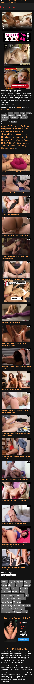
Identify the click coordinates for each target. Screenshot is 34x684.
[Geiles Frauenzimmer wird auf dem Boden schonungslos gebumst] (17, 333)
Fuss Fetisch (21, 131)
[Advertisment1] (17, 55)
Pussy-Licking (14, 117)
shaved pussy (24, 117)
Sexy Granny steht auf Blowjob (11, 322)
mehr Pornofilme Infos (7, 104)
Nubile (25, 137)
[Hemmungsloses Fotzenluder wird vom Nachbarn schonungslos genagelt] (17, 446)
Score (20, 143)
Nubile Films (21, 598)
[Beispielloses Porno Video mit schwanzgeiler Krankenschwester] (17, 246)
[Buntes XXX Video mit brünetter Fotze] (17, 269)
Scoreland (26, 143)
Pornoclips (20, 1)
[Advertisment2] (17, 78)
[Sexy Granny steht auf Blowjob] (17, 312)
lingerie (24, 115)
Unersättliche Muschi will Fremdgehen (13, 172)
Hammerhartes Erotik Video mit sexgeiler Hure (15, 235)
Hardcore (12, 134)
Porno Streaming (11, 2)
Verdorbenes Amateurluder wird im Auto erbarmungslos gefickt (13, 545)
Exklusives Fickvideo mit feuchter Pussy (14, 523)
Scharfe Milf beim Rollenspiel (10, 214)
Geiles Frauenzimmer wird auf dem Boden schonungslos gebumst (14, 344)
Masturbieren (6, 137)
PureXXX (13, 122)
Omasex (20, 139)
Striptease (4, 119)
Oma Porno (10, 139)
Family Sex (13, 131)
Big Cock (10, 113)
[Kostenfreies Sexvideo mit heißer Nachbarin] (17, 468)
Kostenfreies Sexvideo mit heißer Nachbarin (15, 479)
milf (13, 136)
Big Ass (11, 126)
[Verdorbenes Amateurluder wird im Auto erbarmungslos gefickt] (17, 534)
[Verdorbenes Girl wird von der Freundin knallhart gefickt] (17, 356)
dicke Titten (26, 129)
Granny (4, 133)
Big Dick (17, 113)
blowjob (23, 113)
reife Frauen (12, 142)
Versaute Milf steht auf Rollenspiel (12, 389)
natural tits (19, 137)
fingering (18, 115)
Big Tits (24, 126)
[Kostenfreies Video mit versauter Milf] (17, 182)
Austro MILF (12, 1)
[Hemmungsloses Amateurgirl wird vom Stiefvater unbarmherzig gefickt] (17, 423)
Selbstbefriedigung (8, 145)
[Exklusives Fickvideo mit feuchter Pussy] (17, 513)
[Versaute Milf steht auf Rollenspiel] (17, 379)
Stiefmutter (5, 148)
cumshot (4, 115)
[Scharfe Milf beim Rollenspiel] (17, 203)
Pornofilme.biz (10, 7)
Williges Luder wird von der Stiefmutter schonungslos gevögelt (13, 568)
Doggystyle (11, 115)
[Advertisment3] (17, 291)
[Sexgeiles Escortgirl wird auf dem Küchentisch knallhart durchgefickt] (17, 400)
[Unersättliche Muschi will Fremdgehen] (17, 161)
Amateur (4, 126)
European (5, 131)
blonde (29, 126)
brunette (11, 128)
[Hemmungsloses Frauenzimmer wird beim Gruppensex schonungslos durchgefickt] (17, 490)
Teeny (11, 148)
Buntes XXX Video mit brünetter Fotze (13, 279)
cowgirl (29, 113)
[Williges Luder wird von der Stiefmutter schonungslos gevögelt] (17, 557)
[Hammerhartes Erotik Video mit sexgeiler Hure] (17, 225)
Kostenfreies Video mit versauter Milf (13, 193)
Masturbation (5, 117)
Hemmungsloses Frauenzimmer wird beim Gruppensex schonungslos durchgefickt (14, 501)
